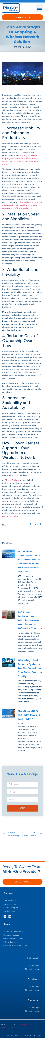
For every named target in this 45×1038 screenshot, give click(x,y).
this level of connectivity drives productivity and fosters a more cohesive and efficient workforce (22, 205)
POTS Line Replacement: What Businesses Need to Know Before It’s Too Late (30, 620)
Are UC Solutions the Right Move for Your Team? (30, 715)
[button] (39, 8)
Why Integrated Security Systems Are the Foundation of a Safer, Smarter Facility (30, 668)
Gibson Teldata (12, 480)
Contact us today (10, 516)
